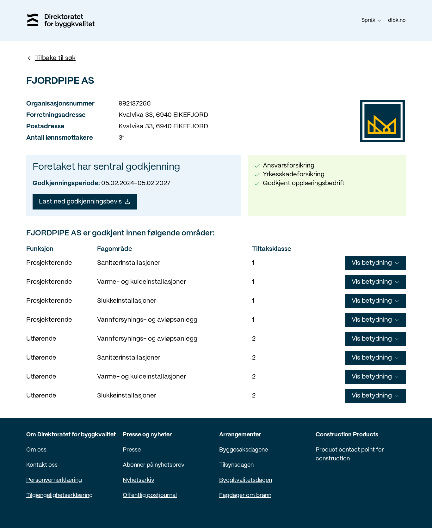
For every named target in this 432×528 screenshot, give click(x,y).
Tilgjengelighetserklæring (59, 495)
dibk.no (397, 20)
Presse (132, 450)
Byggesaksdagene (243, 450)
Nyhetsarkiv (138, 480)
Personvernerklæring (54, 480)
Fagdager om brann (245, 495)
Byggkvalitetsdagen (245, 480)
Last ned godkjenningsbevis (80, 202)
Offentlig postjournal (150, 495)
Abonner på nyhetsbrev (153, 465)
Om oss (36, 450)
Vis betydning (372, 263)
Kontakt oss (42, 465)
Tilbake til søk (55, 58)
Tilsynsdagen (236, 465)
